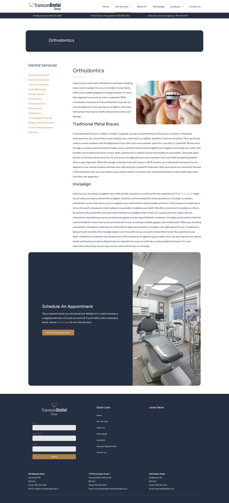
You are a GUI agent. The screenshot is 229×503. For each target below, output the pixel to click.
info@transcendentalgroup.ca (46, 489)
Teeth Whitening (37, 89)
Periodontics (35, 108)
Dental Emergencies (38, 74)
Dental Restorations (38, 79)
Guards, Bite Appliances (40, 127)
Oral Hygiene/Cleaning (40, 117)
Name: (34, 423)
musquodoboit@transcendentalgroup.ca (110, 489)
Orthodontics (35, 98)
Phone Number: (37, 433)
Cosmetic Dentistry (38, 84)
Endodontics (34, 113)
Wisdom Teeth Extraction (41, 122)
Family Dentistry (37, 103)
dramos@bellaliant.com (164, 489)
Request (34, 444)
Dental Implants (36, 94)
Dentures (33, 132)
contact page (63, 322)
